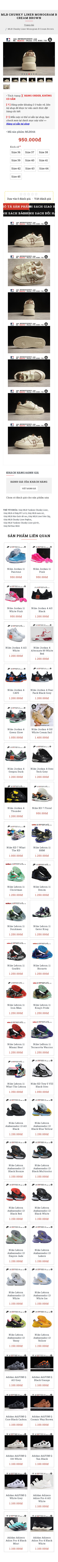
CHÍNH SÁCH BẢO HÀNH (16, 213)
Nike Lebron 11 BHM (42, 849)
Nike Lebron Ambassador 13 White (16, 1295)
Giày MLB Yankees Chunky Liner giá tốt (21, 522)
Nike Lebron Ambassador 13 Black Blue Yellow (41, 1126)
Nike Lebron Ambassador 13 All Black (16, 1126)
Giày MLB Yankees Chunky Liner (33, 510)
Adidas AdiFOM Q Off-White (16, 1457)
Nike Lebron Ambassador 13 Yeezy (16, 1337)
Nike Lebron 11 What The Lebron (16, 1085)
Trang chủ (29, 25)
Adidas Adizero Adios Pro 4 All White (42, 1498)
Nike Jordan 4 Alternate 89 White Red (42, 650)
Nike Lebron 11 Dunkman (16, 928)
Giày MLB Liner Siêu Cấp (39, 516)
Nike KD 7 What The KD (16, 849)
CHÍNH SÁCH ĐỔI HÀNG (42, 213)
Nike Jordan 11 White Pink (16, 610)
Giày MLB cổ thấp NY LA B (15, 513)
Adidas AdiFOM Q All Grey (16, 1379)
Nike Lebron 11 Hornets (42, 967)
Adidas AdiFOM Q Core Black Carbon (16, 1418)
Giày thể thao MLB (11, 526)
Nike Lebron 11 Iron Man (16, 1006)
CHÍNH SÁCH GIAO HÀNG (42, 206)
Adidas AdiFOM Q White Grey (16, 1497)
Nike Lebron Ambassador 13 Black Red (16, 1210)
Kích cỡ (14, 146)
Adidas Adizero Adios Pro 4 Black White (42, 1540)
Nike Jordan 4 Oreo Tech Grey (42, 770)
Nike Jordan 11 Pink (42, 570)
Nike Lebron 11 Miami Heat (16, 1046)
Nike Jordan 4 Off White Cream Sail (42, 731)
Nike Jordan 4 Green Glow (16, 731)
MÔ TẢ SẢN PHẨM (16, 206)
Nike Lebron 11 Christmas (16, 888)
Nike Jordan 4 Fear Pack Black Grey (42, 692)
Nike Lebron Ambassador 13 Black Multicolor (42, 1168)
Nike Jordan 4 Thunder (16, 810)
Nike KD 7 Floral (42, 808)
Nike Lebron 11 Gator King (42, 928)
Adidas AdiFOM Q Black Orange (42, 1379)
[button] (4, 56)
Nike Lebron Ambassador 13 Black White (42, 1210)
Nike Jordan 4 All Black (41, 610)
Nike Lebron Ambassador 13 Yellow (42, 1337)
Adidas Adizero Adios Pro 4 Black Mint (16, 1540)
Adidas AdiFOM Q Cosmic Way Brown (42, 1418)
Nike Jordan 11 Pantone (16, 570)
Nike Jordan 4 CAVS (16, 692)
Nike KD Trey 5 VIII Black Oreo (42, 1085)
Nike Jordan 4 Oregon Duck (16, 770)
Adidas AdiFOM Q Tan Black (42, 1457)
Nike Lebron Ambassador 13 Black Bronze (16, 1168)
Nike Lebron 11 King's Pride (42, 1006)
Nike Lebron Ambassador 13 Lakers (42, 1253)
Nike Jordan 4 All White (16, 649)
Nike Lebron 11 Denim (42, 888)
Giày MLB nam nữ (36, 513)
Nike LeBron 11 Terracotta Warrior (42, 1046)
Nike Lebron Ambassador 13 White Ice (42, 1295)
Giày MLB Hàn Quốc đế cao (15, 516)
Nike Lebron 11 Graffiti (16, 967)
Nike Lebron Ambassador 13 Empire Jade (16, 1253)
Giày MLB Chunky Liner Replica (17, 519)
